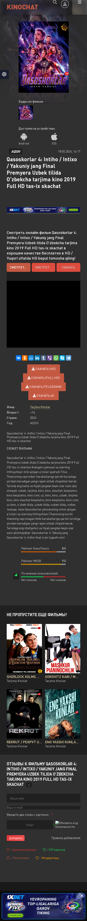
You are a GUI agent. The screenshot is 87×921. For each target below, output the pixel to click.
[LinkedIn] (37, 358)
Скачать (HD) (45, 369)
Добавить (15, 838)
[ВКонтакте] (18, 358)
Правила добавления (65, 838)
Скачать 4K (45, 395)
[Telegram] (68, 358)
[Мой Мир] (31, 358)
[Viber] (49, 358)
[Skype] (62, 358)
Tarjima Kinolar (40, 407)
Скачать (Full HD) (45, 378)
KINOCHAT (22, 6)
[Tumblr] (43, 358)
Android (24, 143)
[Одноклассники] (24, 358)
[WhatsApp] (56, 358)
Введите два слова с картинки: (28, 814)
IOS (54, 143)
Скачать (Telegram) (45, 386)
